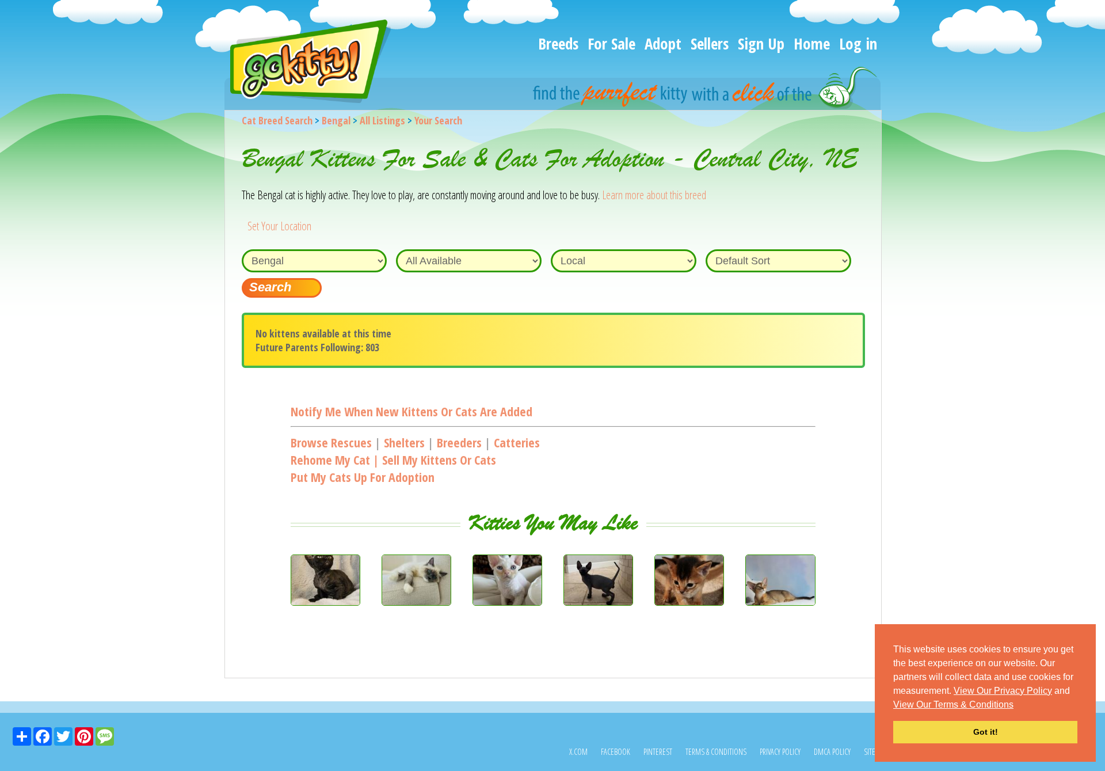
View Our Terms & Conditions (953, 704)
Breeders (459, 442)
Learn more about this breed (654, 195)
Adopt (663, 43)
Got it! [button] (985, 731)
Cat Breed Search (277, 120)
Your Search (438, 120)
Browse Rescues (331, 442)
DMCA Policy (832, 751)
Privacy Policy (780, 751)
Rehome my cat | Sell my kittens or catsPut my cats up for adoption (393, 468)
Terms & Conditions (715, 751)
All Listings (382, 120)
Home (812, 43)
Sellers (710, 43)
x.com (578, 751)
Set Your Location (279, 226)
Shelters (404, 442)
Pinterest (657, 751)
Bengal (336, 120)
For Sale (611, 43)
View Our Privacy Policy (1003, 691)
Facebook (615, 751)
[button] (1017, 705)
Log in (858, 43)
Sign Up (761, 43)
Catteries (517, 442)
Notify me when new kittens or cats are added (411, 411)
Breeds (558, 43)
